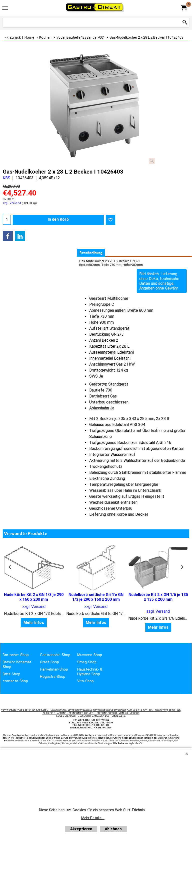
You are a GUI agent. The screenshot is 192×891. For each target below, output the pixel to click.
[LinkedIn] (20, 236)
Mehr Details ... (92, 818)
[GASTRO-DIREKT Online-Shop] (95, 7)
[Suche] (184, 22)
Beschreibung (91, 253)
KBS (6, 178)
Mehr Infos (34, 622)
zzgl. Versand (12, 203)
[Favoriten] (110, 219)
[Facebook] (8, 236)
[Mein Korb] (183, 8)
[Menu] (5, 8)
